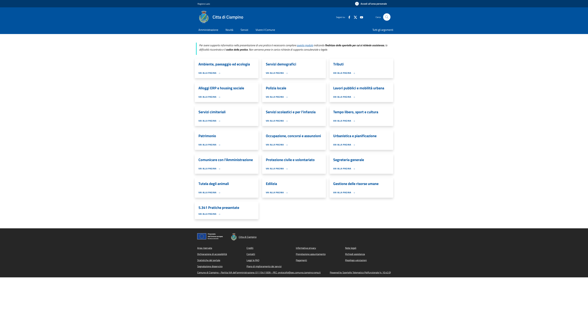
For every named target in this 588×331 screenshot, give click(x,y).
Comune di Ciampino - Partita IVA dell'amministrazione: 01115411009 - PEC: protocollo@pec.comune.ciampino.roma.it (259, 272)
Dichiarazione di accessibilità (212, 254)
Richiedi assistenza (355, 254)
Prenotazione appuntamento (311, 254)
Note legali (350, 248)
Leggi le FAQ (253, 260)
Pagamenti (301, 260)
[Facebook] (348, 17)
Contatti (251, 254)
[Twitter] (354, 17)
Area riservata (204, 248)
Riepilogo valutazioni (356, 260)
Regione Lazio (204, 3)
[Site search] (386, 17)
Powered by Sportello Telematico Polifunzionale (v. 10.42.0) (360, 272)
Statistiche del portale (208, 260)
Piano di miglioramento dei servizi (264, 266)
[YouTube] (360, 17)
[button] (370, 3)
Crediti (250, 248)
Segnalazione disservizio (209, 266)
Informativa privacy (306, 248)
